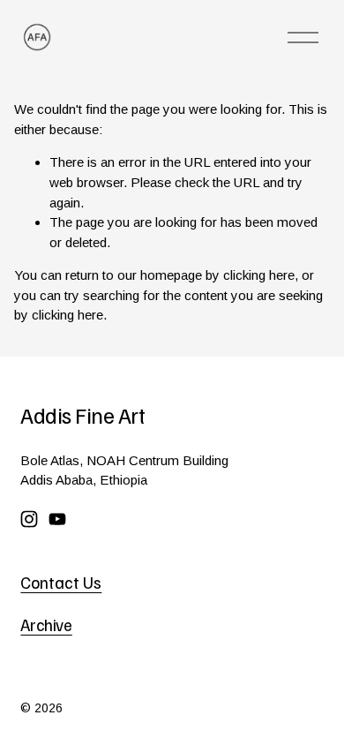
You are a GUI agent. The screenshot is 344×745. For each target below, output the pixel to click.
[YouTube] (57, 519)
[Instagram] (29, 519)
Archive (45, 624)
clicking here (259, 274)
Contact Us (60, 581)
